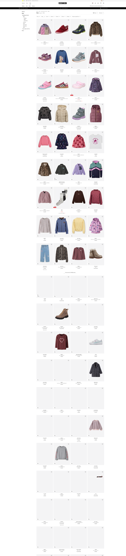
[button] (95, 13)
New (48, 11)
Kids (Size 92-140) (44, 11)
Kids (30, 3)
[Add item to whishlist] (51, 20)
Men (27, 3)
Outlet (24, 0)
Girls (39, 11)
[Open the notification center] (98, 3)
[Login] (95, 3)
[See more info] (45, 45)
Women (23, 3)
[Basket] (103, 3)
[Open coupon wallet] (92, 3)
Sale (42, 16)
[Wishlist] (100, 3)
